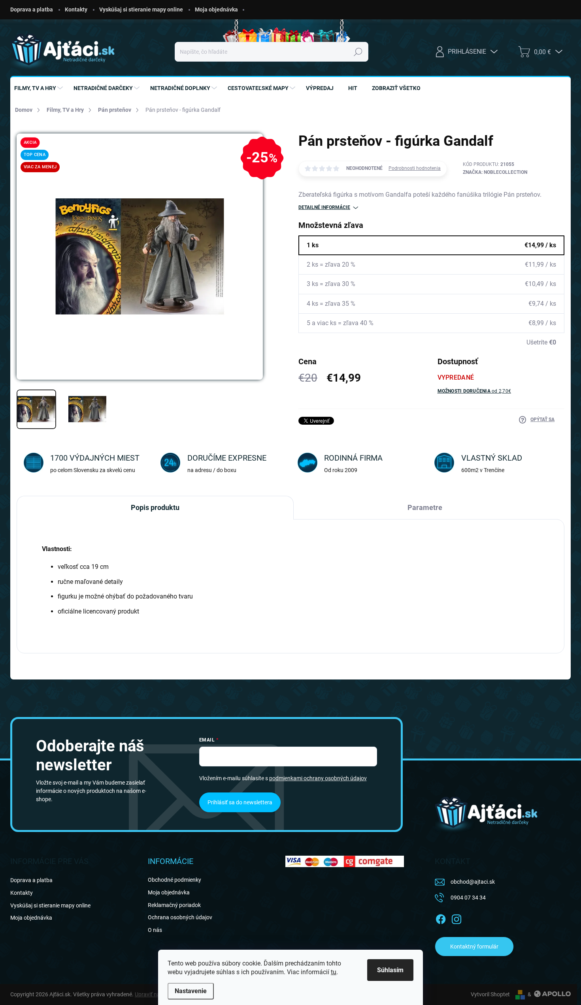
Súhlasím (390, 970)
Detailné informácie (324, 207)
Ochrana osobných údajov (180, 917)
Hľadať (357, 52)
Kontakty (76, 9)
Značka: (495, 172)
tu (333, 972)
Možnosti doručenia (474, 391)
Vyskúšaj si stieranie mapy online (141, 9)
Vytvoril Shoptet (490, 994)
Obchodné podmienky (174, 880)
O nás (155, 930)
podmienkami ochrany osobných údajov (318, 778)
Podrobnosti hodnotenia (415, 168)
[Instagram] (456, 918)
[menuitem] (39, 88)
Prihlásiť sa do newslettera (240, 802)
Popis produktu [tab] (155, 507)
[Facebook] (441, 918)
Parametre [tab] (424, 507)
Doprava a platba (31, 9)
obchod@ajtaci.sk (473, 882)
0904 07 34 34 (468, 897)
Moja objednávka (216, 9)
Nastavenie (191, 991)
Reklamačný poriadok (174, 905)
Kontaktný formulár (474, 946)
